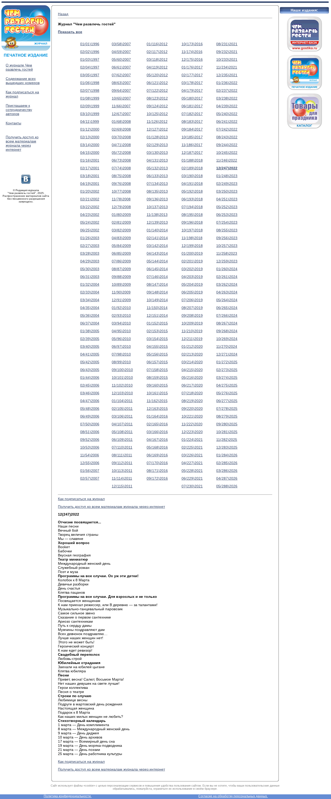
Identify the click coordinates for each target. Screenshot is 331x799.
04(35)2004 (89, 308)
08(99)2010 (121, 362)
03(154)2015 (157, 339)
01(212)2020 (192, 346)
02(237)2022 (226, 90)
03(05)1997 (89, 75)
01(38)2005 (89, 331)
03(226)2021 (192, 455)
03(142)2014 (157, 246)
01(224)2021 (192, 440)
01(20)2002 (89, 191)
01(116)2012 (157, 44)
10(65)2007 (121, 98)
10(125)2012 (157, 114)
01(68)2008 (121, 121)
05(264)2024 (226, 300)
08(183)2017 (192, 121)
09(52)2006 (89, 440)
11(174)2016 (192, 52)
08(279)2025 (226, 416)
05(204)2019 (192, 284)
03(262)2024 (226, 284)
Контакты (13, 123)
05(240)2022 (226, 114)
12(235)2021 (226, 75)
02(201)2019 (192, 261)
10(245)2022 (226, 152)
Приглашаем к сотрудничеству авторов (19, 109)
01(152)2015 (157, 323)
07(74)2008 (121, 168)
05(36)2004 (89, 315)
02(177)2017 (192, 75)
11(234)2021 (226, 67)
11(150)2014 (157, 308)
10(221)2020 (192, 416)
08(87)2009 (121, 269)
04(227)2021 (192, 463)
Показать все (70, 32)
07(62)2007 (121, 75)
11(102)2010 (122, 385)
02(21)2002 (89, 199)
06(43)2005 (89, 370)
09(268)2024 (226, 331)
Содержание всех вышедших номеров (23, 81)
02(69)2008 (121, 129)
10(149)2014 (157, 300)
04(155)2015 (157, 346)
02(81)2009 (121, 222)
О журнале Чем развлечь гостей (19, 67)
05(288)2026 (226, 486)
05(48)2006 (89, 408)
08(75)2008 (121, 176)
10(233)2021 (226, 59)
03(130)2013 (157, 152)
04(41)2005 (89, 354)
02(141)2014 (157, 238)
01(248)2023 (226, 176)
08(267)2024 (226, 323)
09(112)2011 (122, 463)
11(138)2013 (157, 215)
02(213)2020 (192, 354)
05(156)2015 (157, 354)
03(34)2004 (89, 300)
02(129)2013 (157, 145)
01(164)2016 (157, 416)
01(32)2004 (89, 284)
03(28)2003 (89, 253)
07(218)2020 (192, 393)
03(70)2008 (121, 137)
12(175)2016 (192, 59)
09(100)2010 (122, 370)
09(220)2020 (192, 408)
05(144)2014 (157, 261)
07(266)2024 (226, 315)
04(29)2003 (89, 261)
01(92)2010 (121, 308)
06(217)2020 (192, 385)
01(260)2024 (226, 269)
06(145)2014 (157, 269)
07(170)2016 (157, 463)
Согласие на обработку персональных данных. (233, 796)
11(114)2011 (122, 478)
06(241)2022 (226, 121)
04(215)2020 (192, 370)
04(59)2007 (121, 52)
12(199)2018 (192, 246)
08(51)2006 (89, 432)
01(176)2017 (192, 67)
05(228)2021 (192, 471)
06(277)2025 (226, 401)
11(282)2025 (226, 440)
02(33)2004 (89, 292)
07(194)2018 (192, 207)
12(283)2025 (226, 447)
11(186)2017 (192, 145)
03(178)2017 (192, 83)
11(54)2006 (89, 455)
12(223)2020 (192, 432)
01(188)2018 (192, 160)
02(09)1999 (89, 106)
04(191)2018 (192, 184)
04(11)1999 (89, 121)
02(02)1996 (89, 52)
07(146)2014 (157, 277)
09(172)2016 (157, 478)
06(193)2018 (192, 199)
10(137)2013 (157, 207)
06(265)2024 (226, 308)
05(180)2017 (192, 98)
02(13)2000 (89, 137)
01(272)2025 (226, 362)
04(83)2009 (121, 238)
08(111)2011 (122, 455)
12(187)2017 (192, 152)
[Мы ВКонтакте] (26, 182)
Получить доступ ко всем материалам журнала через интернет (22, 143)
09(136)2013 (157, 199)
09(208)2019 (192, 315)
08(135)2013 (157, 191)
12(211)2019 (192, 339)
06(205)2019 (192, 292)
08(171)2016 (157, 471)
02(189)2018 (192, 168)
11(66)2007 (121, 106)
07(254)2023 (226, 222)
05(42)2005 (89, 362)
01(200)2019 (192, 253)
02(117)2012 (157, 52)
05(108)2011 (122, 432)
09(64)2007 (121, 90)
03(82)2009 (121, 230)
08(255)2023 (226, 230)
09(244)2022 (226, 145)
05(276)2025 (226, 393)
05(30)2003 (89, 269)
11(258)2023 (226, 253)
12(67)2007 (121, 114)
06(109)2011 (122, 440)
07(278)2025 (226, 408)
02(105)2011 (122, 408)
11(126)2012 (157, 121)
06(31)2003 (89, 277)
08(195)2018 (192, 215)
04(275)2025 (226, 385)
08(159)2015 (157, 377)
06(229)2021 (192, 478)
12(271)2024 (226, 354)
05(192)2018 (192, 191)
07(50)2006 (89, 424)
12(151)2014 (157, 315)
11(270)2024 (226, 346)
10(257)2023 (226, 246)
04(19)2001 (89, 184)
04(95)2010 (121, 331)
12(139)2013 (157, 222)
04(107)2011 (122, 424)
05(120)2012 (157, 75)
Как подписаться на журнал (81, 499)
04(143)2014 (157, 253)
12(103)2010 (122, 393)
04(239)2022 (226, 106)
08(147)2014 (157, 284)
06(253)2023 (226, 215)
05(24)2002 (89, 222)
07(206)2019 (192, 300)
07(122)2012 (157, 90)
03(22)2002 (89, 207)
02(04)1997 (89, 67)
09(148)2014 (157, 292)
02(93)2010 (121, 315)
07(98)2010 (121, 354)
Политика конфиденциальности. (68, 796)
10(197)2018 (192, 230)
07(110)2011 (122, 447)
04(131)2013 (157, 160)
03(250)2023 (226, 191)
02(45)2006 (89, 385)
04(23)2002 (89, 215)
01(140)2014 (157, 230)
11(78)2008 (121, 199)
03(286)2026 (226, 471)
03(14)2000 (89, 145)
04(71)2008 (121, 145)
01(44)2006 (89, 377)
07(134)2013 (157, 184)
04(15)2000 (89, 152)
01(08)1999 (89, 98)
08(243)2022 (226, 137)
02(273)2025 (226, 370)
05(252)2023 (226, 207)
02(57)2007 (89, 478)
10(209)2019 (192, 323)
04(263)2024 (226, 292)
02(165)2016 (157, 424)
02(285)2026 (226, 463)
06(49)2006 (89, 416)
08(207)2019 (192, 308)
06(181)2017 (192, 106)
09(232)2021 (226, 52)
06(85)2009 (121, 253)
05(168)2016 (157, 447)
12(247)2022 (226, 168)
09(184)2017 (192, 129)
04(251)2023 (226, 199)
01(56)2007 (89, 471)
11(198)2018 (192, 238)
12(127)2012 (157, 129)
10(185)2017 (192, 137)
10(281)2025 (226, 432)
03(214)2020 (192, 362)
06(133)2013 (157, 176)
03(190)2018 (192, 176)
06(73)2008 (121, 160)
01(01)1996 (89, 44)
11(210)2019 (192, 331)
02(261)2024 (226, 277)
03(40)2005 (89, 346)
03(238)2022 (226, 98)
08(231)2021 (226, 44)
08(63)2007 (121, 83)
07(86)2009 (121, 261)
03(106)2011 (122, 416)
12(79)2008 (121, 207)
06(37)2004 (89, 323)
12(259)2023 (226, 261)
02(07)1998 (89, 90)
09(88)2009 (121, 277)
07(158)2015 (157, 370)
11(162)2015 (157, 401)
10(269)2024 (226, 339)
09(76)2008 (121, 184)
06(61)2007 (121, 67)
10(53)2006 (89, 447)
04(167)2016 (157, 440)
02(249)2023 (226, 184)
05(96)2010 (121, 339)
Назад (63, 14)
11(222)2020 (192, 424)
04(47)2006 (89, 401)
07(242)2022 (226, 129)
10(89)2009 (121, 284)
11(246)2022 (226, 160)
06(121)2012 (157, 83)
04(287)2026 (226, 478)
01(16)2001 (89, 160)
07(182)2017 (192, 114)
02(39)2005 (89, 339)
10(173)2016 (192, 44)
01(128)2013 (157, 137)
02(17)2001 (89, 168)
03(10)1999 (89, 114)
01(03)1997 (89, 59)
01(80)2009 (121, 215)
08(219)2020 (192, 401)
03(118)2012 (157, 59)
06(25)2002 (89, 230)
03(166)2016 (157, 432)
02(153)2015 (157, 331)
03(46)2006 (89, 393)
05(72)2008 (121, 152)
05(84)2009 (121, 246)
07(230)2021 (192, 486)
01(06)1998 (89, 83)
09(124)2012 (157, 106)
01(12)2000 (89, 129)
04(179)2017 (192, 90)
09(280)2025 (226, 424)
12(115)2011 (122, 486)
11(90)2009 (121, 292)
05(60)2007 (121, 59)
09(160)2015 (157, 385)
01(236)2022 (226, 83)
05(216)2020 (192, 377)
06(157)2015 (157, 362)
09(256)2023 (226, 238)
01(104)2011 (122, 401)
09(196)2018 (192, 222)
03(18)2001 (89, 176)
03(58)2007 (121, 44)
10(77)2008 (121, 191)
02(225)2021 (192, 447)
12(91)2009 (121, 300)
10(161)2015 (157, 393)
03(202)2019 (192, 269)
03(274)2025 (226, 377)
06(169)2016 (157, 455)
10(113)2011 (122, 471)
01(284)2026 (226, 455)
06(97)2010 (121, 346)
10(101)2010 (122, 377)
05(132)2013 (157, 168)
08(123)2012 (157, 98)
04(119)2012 (157, 67)
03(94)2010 (121, 323)
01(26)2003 (89, 238)
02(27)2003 (89, 246)
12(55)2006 (89, 463)
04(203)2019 (192, 277)
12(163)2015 (157, 408)
